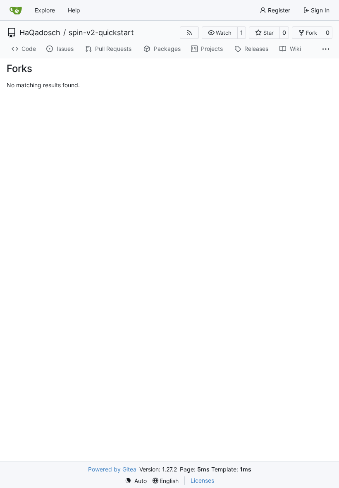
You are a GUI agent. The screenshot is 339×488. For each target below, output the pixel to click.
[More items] (325, 49)
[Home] (15, 10)
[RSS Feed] (189, 32)
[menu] (136, 480)
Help (74, 10)
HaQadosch (39, 33)
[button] (220, 32)
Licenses (202, 480)
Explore (45, 10)
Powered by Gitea (112, 469)
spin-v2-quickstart (101, 33)
